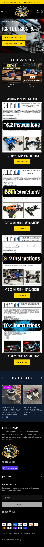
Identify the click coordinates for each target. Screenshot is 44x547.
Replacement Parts (14, 38)
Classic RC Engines (22, 377)
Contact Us (18, 533)
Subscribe (22, 505)
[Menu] (2, 11)
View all (22, 381)
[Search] (7, 11)
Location (27, 533)
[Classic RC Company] (22, 11)
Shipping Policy (7, 533)
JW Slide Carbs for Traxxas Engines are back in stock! (22, 2)
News (34, 533)
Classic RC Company (14, 540)
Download (22, 162)
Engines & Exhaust (13, 44)
